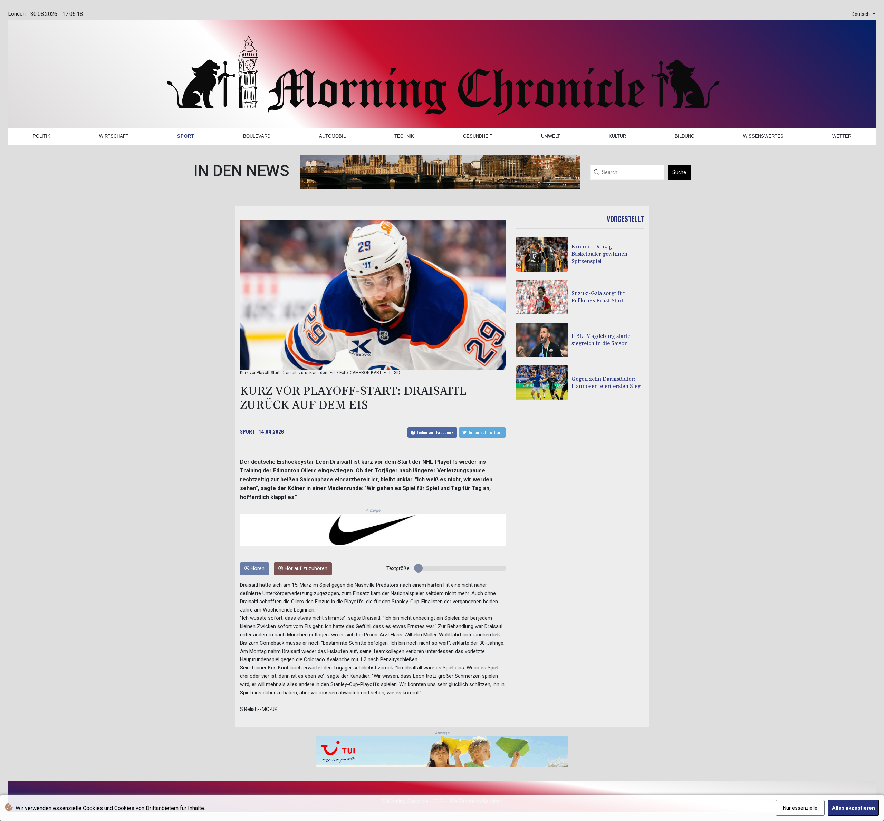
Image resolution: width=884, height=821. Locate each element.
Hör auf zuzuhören (305, 568)
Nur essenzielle (800, 808)
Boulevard (256, 136)
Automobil (332, 136)
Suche (679, 172)
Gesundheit (477, 136)
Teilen (434, 432)
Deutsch (861, 14)
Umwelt (550, 136)
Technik (404, 136)
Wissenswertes (763, 136)
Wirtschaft (113, 136)
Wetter (841, 136)
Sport (185, 136)
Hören (257, 568)
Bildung (684, 136)
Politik (41, 136)
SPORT (247, 431)
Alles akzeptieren (853, 808)
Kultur (617, 136)
